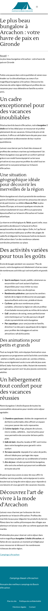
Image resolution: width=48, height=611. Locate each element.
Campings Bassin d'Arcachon (24, 578)
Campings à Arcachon (9, 554)
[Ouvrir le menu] (37, 6)
